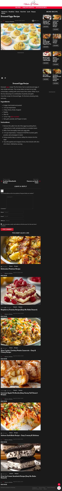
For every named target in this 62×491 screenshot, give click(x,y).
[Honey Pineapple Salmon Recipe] (57, 53)
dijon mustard (15, 116)
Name (2, 212)
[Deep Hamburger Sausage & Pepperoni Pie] (47, 36)
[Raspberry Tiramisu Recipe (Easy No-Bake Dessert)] (21, 291)
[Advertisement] (21, 64)
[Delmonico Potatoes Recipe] (21, 250)
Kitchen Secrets (41, 7)
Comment (3, 208)
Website (3, 220)
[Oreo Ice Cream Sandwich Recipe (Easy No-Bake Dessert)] (21, 457)
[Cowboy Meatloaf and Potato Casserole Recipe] (57, 71)
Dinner (11, 266)
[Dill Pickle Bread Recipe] (47, 71)
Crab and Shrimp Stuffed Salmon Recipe (55, 24)
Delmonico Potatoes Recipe (10, 269)
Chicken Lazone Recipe (55, 41)
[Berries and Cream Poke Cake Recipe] (47, 53)
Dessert (15, 307)
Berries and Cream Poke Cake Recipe (46, 59)
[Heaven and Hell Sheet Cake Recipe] (47, 17)
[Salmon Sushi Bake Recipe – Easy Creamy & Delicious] (21, 416)
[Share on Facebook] (2, 78)
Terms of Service (51, 487)
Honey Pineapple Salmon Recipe (56, 59)
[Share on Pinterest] (5, 78)
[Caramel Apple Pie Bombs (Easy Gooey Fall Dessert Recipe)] (21, 374)
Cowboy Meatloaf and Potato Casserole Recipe (57, 78)
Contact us (34, 487)
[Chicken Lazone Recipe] (57, 36)
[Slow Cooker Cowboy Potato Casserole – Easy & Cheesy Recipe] (21, 332)
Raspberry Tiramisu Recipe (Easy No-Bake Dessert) (19, 310)
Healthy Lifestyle (28, 7)
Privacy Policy (42, 487)
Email (2, 216)
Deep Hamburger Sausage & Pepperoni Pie (47, 42)
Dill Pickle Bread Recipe (47, 76)
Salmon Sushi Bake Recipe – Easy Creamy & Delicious (20, 435)
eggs (7, 87)
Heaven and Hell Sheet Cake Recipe (46, 23)
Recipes (17, 7)
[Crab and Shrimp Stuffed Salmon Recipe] (57, 17)
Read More (4, 275)
